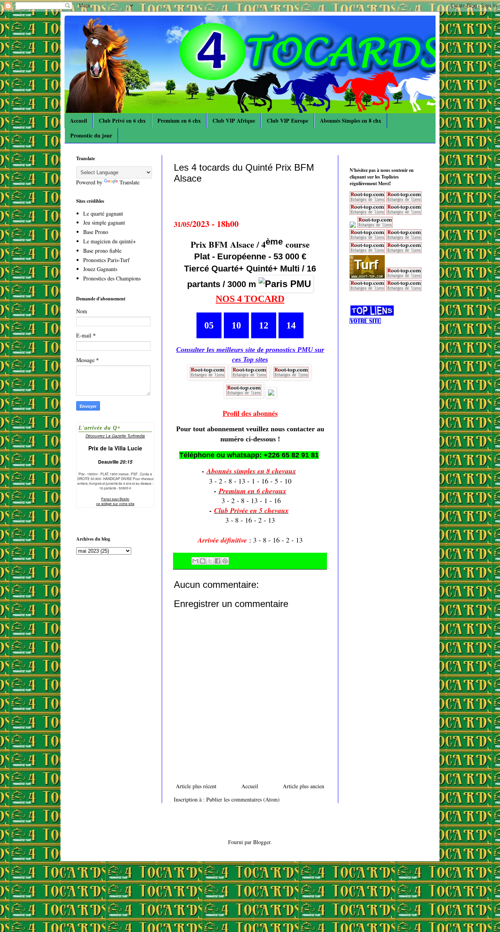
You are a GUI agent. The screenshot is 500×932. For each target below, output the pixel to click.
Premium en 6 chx (179, 120)
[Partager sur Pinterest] (225, 561)
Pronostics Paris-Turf (106, 260)
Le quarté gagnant (103, 213)
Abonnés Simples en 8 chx (350, 120)
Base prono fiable (102, 250)
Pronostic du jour (91, 135)
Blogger (261, 842)
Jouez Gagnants (100, 269)
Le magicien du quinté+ (109, 241)
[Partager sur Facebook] (217, 561)
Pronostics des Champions (112, 278)
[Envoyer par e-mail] (195, 561)
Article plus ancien (303, 786)
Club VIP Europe (287, 120)
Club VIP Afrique (233, 120)
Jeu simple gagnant (104, 222)
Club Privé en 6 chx (122, 120)
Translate (129, 182)
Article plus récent (196, 786)
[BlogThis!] (203, 561)
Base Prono (95, 232)
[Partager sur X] (210, 561)
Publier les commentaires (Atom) (243, 799)
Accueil (78, 120)
